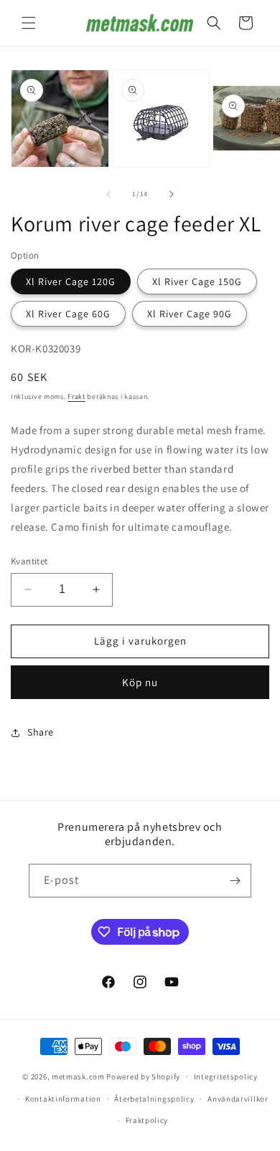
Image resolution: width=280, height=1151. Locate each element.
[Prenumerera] (235, 880)
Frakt (76, 396)
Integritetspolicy (226, 1076)
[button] (29, 23)
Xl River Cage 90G (189, 313)
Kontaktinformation (63, 1099)
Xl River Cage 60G (68, 313)
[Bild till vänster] (108, 194)
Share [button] (40, 732)
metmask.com (79, 1076)
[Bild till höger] (171, 194)
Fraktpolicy (147, 1120)
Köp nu (140, 682)
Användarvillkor (238, 1099)
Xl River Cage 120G (71, 281)
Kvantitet (29, 561)
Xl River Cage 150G (197, 281)
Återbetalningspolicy (154, 1099)
